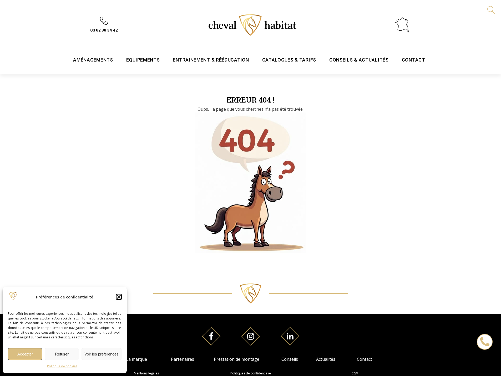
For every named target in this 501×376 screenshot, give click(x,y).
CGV (355, 373)
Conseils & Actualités (359, 60)
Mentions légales (146, 373)
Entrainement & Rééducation (211, 60)
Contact (413, 60)
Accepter (25, 354)
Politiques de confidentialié (250, 373)
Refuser (62, 354)
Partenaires (182, 359)
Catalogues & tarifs (289, 60)
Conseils (289, 359)
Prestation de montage (236, 359)
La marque (136, 359)
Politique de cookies (62, 366)
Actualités (325, 359)
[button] (119, 296)
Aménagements (93, 60)
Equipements (143, 60)
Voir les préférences (101, 354)
